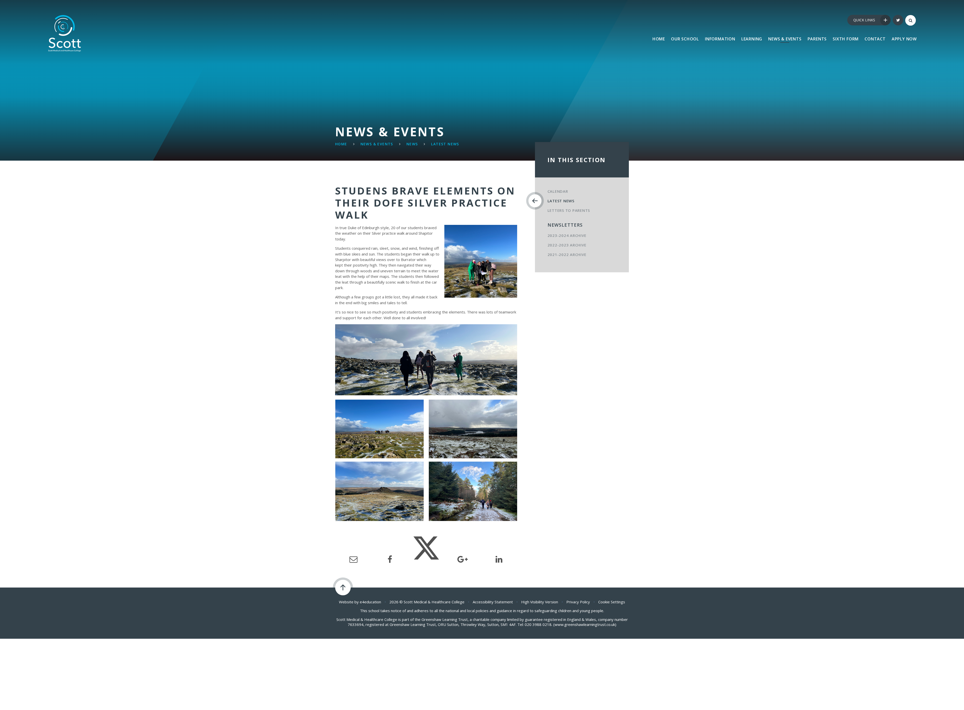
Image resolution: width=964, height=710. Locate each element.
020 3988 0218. (538, 624)
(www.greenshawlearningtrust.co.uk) (584, 624)
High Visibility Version (539, 601)
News (412, 144)
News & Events (376, 144)
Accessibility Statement (493, 601)
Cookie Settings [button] (611, 601)
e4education (370, 601)
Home (341, 144)
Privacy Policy (578, 601)
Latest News (445, 144)
